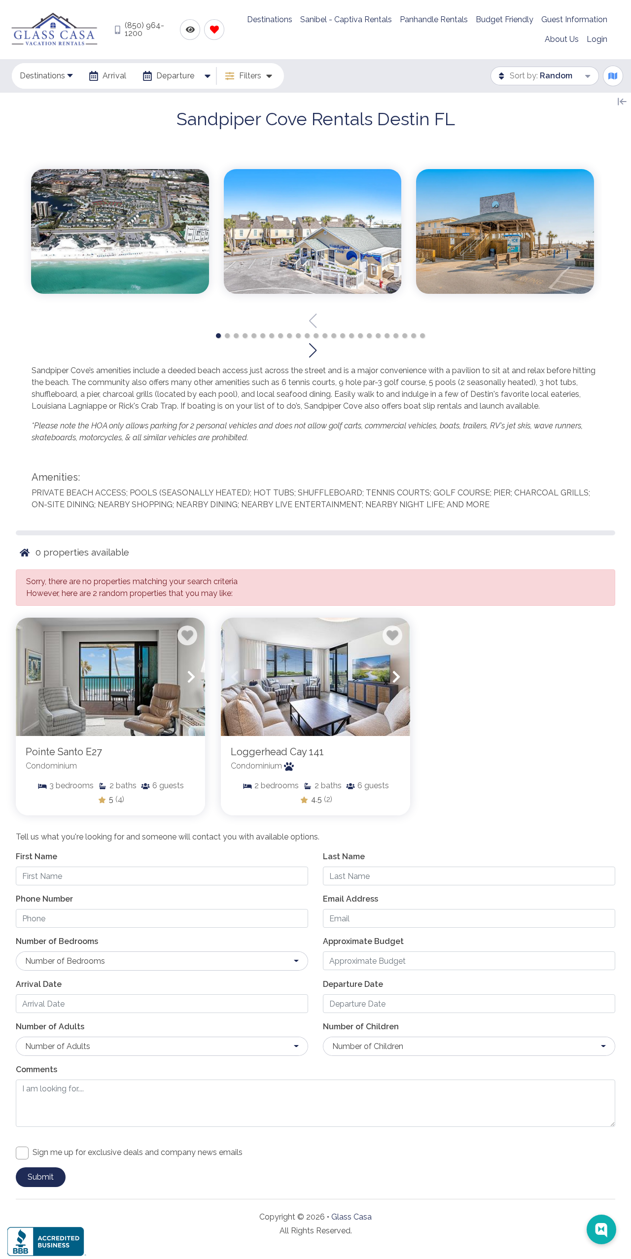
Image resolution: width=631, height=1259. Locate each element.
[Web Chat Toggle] (601, 1229)
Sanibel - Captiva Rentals (346, 19)
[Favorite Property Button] (187, 635)
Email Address (350, 899)
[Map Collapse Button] (622, 101)
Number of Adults (50, 1026)
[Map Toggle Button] (613, 76)
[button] (218, 335)
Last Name (344, 856)
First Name (36, 856)
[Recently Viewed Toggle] (190, 29)
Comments (36, 1069)
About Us (562, 39)
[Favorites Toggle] (214, 29)
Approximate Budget (363, 941)
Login (597, 39)
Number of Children (361, 1026)
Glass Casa (351, 1217)
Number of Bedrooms (57, 941)
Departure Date (353, 984)
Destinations (269, 19)
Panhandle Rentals (434, 19)
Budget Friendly (504, 19)
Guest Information (574, 19)
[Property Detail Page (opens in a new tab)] (110, 677)
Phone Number (44, 899)
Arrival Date (39, 984)
